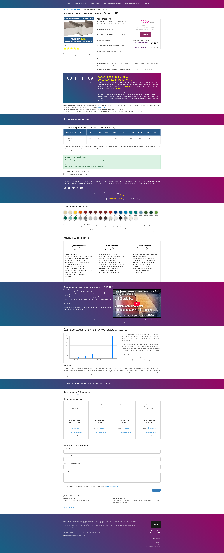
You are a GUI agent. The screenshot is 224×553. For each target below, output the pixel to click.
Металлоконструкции (132, 3)
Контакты (147, 3)
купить (118, 88)
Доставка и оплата (75, 529)
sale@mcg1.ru (130, 86)
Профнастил (95, 3)
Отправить (156, 490)
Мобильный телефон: (71, 463)
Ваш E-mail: (68, 456)
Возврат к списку (69, 507)
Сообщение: (68, 471)
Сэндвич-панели (80, 3)
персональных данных (111, 486)
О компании (66, 529)
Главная (68, 3)
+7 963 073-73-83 (116, 199)
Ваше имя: (67, 448)
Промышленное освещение (112, 3)
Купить (146, 34)
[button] (82, 395)
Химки (156, 524)
